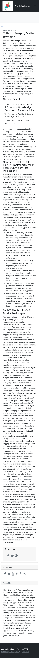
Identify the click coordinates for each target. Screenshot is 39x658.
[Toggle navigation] (35, 6)
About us (25, 652)
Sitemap (4, 652)
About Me (7, 583)
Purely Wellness (22, 6)
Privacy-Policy (14, 652)
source (12, 123)
